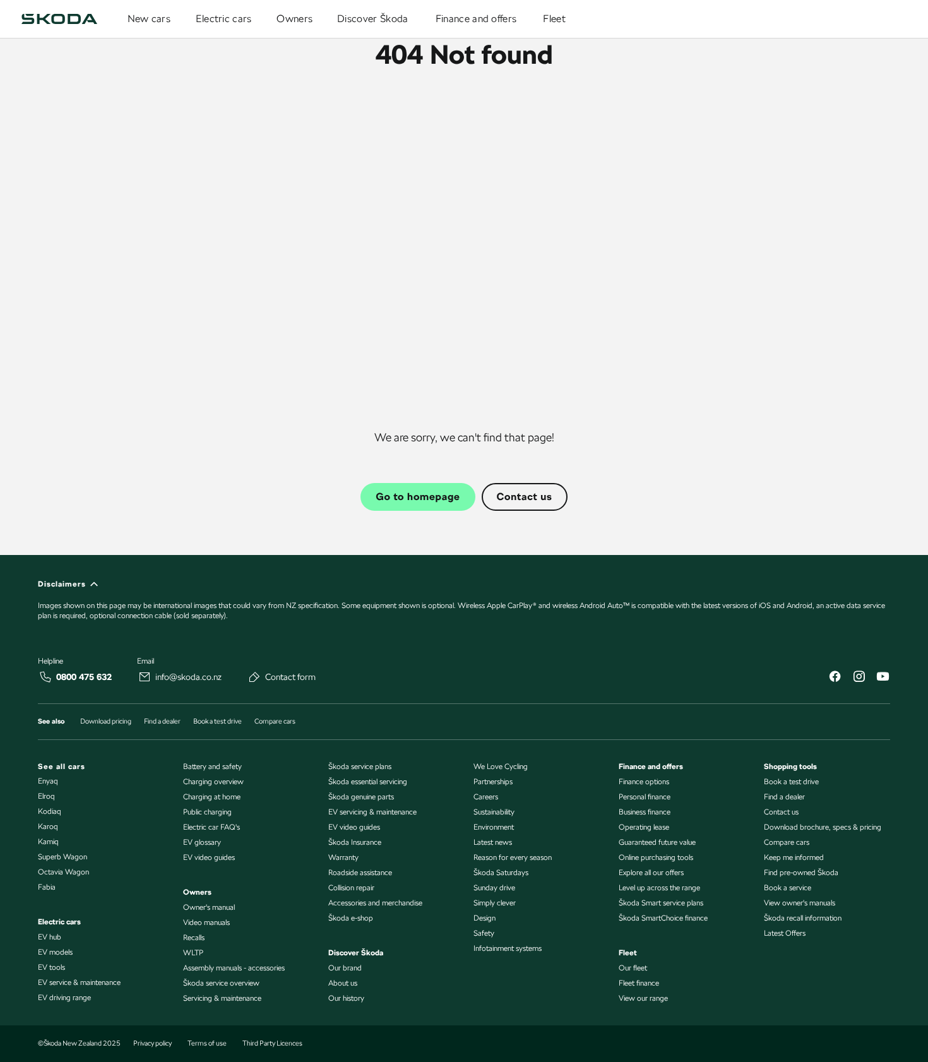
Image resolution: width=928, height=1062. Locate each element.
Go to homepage (418, 497)
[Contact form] (254, 676)
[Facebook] (834, 677)
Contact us (524, 497)
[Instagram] (858, 677)
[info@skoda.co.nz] (144, 676)
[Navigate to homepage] (59, 19)
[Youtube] (882, 677)
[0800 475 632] (45, 676)
